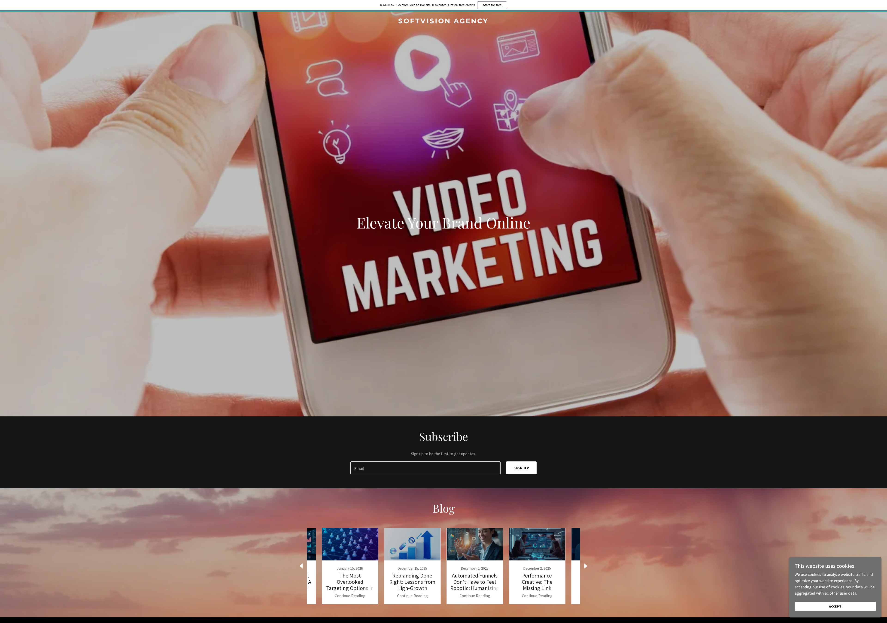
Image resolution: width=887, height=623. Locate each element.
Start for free (492, 5)
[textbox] (425, 467)
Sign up (521, 468)
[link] (443, 21)
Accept (835, 606)
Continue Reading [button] (350, 595)
